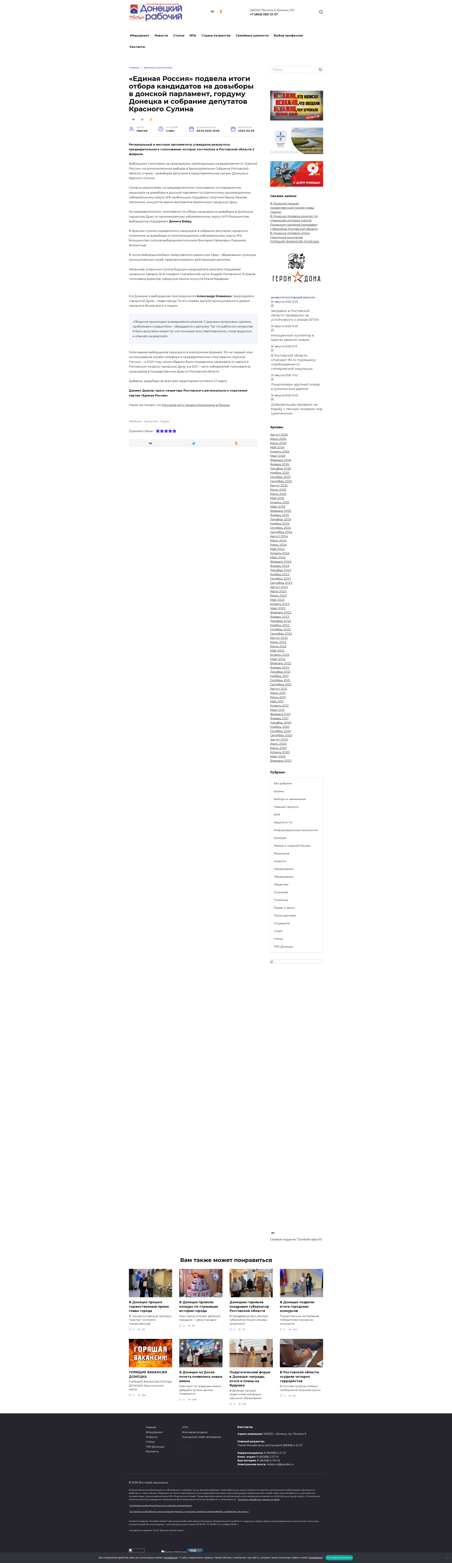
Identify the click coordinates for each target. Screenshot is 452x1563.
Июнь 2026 (278, 443)
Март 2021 (277, 710)
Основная (281, 892)
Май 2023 (277, 600)
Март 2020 (278, 756)
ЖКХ (277, 814)
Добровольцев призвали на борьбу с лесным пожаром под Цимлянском (296, 409)
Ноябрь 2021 (279, 676)
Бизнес (279, 791)
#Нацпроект (139, 35)
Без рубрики (283, 783)
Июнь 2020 (278, 748)
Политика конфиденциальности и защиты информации (160, 1505)
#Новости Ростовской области (293, 297)
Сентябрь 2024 (281, 532)
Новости (161, 35)
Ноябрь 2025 (279, 472)
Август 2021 (278, 688)
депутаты (152, 421)
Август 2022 (279, 638)
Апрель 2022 (279, 655)
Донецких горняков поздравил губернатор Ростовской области (249, 1306)
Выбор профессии (288, 35)
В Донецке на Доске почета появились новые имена (200, 1376)
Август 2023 (279, 587)
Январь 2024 (279, 566)
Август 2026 (279, 434)
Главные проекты (286, 806)
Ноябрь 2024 (279, 523)
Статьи (178, 35)
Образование (283, 869)
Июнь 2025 (278, 494)
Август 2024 (279, 536)
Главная (151, 1427)
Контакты (137, 47)
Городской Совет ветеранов (201, 1437)
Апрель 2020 (280, 752)
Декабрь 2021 (280, 672)
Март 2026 (277, 456)
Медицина (281, 853)
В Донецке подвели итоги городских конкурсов (297, 1306)
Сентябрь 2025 (281, 481)
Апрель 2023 (279, 604)
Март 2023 (278, 608)
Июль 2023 (278, 591)
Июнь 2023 (278, 595)
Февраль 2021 (280, 714)
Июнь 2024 (278, 544)
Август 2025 (279, 485)
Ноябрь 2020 (280, 727)
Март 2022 (278, 659)
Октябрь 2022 (280, 629)
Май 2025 (277, 498)
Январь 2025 (279, 515)
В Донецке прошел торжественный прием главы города (292, 208)
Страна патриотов (215, 35)
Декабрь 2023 (280, 570)
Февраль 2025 (280, 511)
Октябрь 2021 (280, 680)
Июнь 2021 (278, 697)
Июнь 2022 (278, 646)
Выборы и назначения (290, 799)
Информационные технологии (296, 830)
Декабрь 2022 (280, 621)
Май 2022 (277, 650)
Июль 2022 (278, 642)
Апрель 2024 (279, 553)
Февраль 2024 (280, 561)
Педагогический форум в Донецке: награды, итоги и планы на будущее (250, 1378)
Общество (281, 884)
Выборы (136, 421)
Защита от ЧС (283, 822)
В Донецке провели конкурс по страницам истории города (198, 1306)
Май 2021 (277, 701)
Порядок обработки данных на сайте (259, 1499)
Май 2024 (277, 549)
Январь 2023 (279, 616)
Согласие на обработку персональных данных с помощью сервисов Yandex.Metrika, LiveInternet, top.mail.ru (189, 1511)
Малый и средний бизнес (292, 845)
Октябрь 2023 (280, 578)
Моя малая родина (194, 1432)
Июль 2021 (278, 693)
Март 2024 (278, 557)
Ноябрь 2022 (279, 625)
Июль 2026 (278, 439)
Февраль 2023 (280, 612)
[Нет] (447, 1557)
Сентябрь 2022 (281, 633)
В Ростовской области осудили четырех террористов (299, 1376)
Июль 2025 (278, 489)
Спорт (278, 931)
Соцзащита (282, 923)
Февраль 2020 (281, 760)
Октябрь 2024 (280, 528)
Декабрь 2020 (280, 722)
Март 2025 (277, 506)
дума (166, 421)
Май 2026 (277, 447)
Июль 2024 (278, 540)
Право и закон (284, 907)
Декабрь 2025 (280, 468)
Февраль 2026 (280, 460)
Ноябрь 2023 (279, 574)
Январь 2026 (279, 464)
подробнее (170, 1557)
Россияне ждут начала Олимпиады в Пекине (196, 405)
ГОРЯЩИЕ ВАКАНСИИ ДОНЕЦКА (294, 241)
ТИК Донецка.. (284, 946)
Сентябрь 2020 (281, 735)
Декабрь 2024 (280, 519)
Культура (280, 838)
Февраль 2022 (280, 663)
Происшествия (285, 915)
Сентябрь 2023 (281, 583)
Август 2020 (279, 739)
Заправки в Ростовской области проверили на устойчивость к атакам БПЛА (295, 315)
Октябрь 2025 (280, 477)
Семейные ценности (252, 35)
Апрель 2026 (279, 451)
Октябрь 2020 (280, 731)
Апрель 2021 (279, 705)
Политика (281, 900)
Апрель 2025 (279, 502)
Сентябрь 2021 (281, 684)
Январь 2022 (279, 667)
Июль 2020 (278, 744)
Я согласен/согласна (339, 1557)
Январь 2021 (279, 718)
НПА (193, 35)
